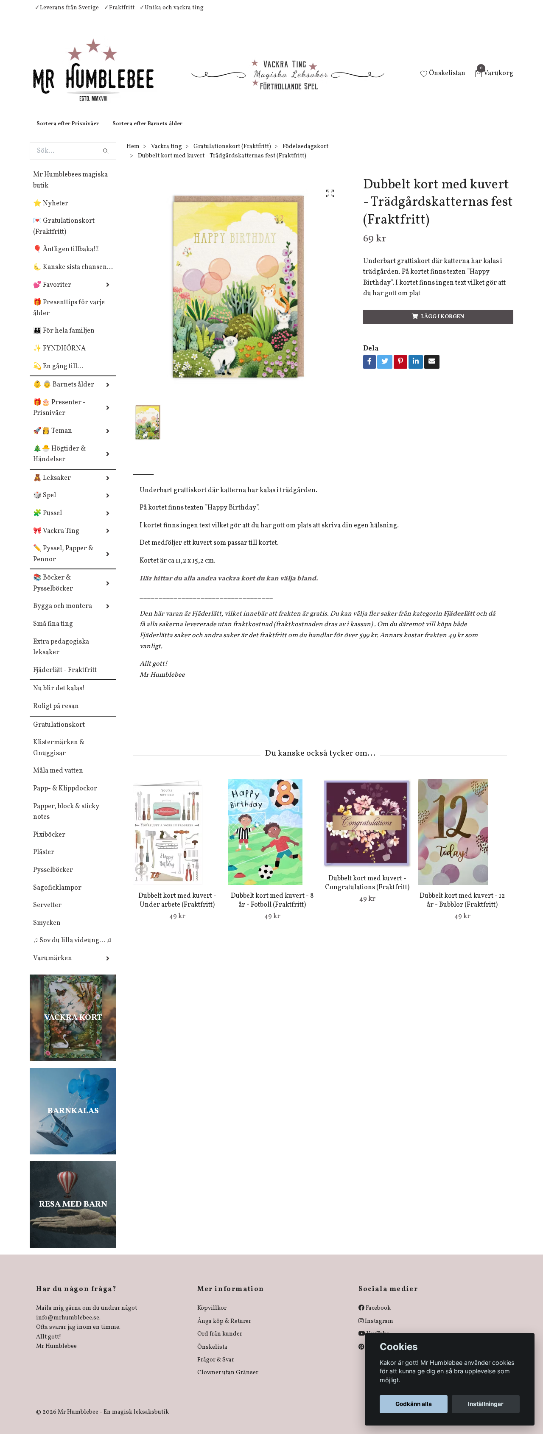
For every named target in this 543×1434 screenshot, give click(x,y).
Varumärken (52, 967)
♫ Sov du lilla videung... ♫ (72, 949)
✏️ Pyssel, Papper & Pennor (63, 562)
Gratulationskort (59, 733)
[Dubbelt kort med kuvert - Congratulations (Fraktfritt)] (367, 831)
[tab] (143, 476)
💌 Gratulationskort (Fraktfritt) (64, 235)
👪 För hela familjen (64, 339)
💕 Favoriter (52, 293)
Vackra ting (166, 155)
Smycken (47, 931)
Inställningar (486, 1403)
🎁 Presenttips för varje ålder (69, 316)
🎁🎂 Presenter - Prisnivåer (59, 416)
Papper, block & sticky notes (66, 820)
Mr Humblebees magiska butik (70, 189)
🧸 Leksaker (52, 486)
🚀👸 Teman (52, 439)
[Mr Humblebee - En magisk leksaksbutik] (100, 78)
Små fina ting (53, 632)
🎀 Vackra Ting (56, 539)
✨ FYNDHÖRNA (59, 357)
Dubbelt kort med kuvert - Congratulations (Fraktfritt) (367, 891)
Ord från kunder (219, 1343)
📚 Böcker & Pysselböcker (53, 592)
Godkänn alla (413, 1403)
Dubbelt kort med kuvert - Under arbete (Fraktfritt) (177, 909)
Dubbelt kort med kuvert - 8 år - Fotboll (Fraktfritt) (272, 909)
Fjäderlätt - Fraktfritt (65, 678)
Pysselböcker (53, 878)
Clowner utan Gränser (227, 1381)
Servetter (47, 914)
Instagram (378, 1330)
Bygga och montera (62, 614)
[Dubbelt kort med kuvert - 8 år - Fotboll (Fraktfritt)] (272, 840)
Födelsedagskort (305, 155)
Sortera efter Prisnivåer (67, 132)
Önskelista (212, 1356)
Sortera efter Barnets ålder (147, 132)
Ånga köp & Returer (224, 1330)
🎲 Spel (44, 504)
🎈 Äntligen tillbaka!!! (66, 258)
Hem (133, 155)
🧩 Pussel (47, 522)
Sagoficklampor (57, 896)
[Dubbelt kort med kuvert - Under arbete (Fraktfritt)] (177, 840)
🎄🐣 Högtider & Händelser (59, 463)
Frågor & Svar (215, 1368)
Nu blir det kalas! (59, 697)
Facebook (377, 1317)
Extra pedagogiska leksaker (61, 656)
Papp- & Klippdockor (65, 797)
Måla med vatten (58, 779)
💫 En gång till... (58, 375)
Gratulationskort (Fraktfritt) (232, 155)
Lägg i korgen (442, 325)
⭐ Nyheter (50, 212)
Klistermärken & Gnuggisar (58, 756)
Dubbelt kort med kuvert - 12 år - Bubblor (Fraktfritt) (462, 909)
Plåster (43, 860)
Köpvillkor (212, 1317)
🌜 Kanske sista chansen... (73, 275)
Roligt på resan (56, 715)
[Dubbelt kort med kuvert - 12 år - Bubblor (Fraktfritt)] (462, 840)
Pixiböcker (49, 843)
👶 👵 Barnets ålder (63, 393)
